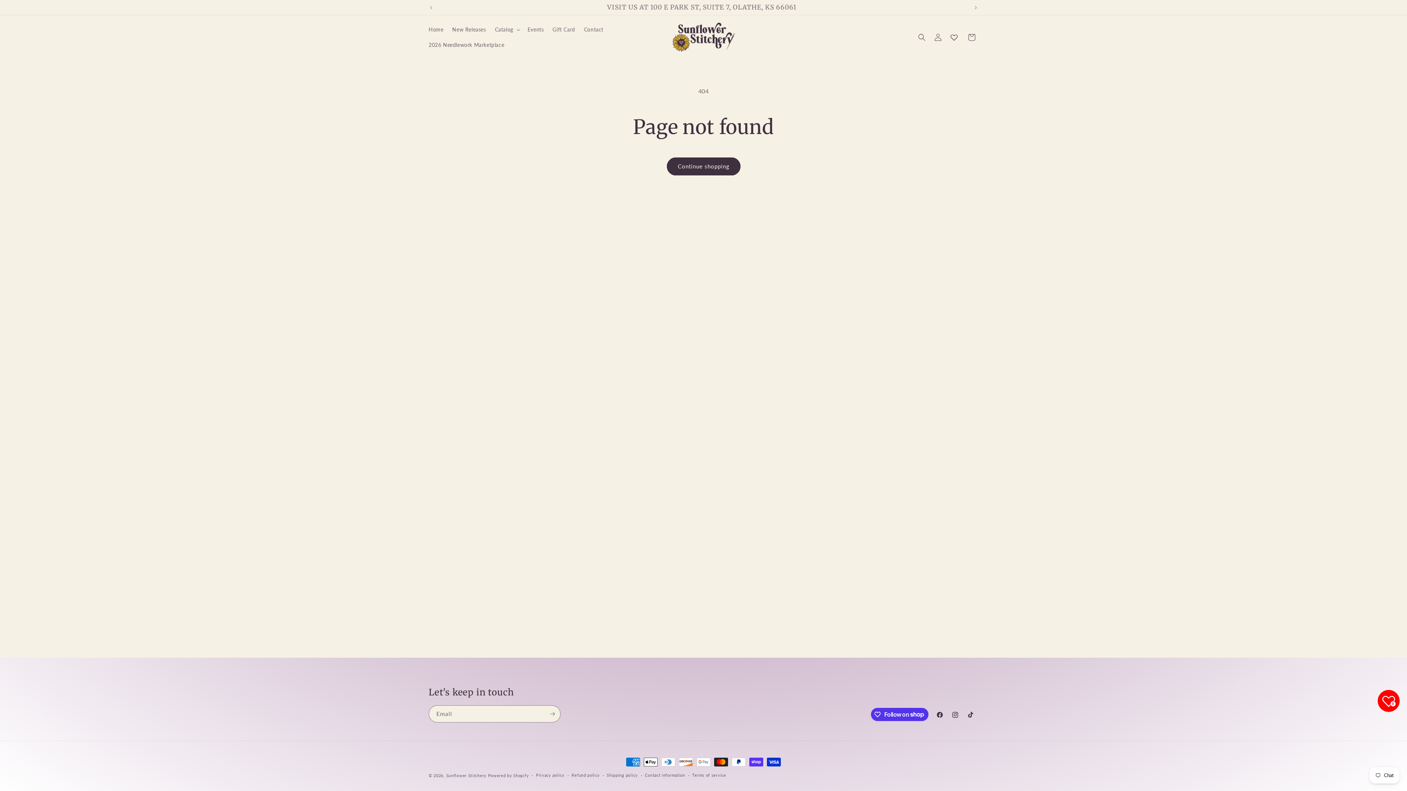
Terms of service (709, 775)
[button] (507, 29)
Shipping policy (622, 775)
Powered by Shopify (508, 775)
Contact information (665, 775)
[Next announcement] (976, 8)
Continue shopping (704, 166)
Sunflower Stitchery (467, 775)
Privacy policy (550, 775)
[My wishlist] (954, 37)
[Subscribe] (552, 714)
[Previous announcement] (431, 8)
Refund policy (585, 775)
